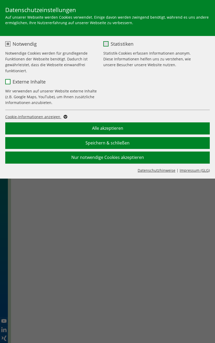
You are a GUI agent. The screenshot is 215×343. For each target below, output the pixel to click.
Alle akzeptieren (107, 128)
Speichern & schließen (107, 143)
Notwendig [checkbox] (25, 44)
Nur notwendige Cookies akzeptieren (107, 157)
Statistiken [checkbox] (122, 44)
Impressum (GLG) (195, 170)
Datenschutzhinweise (156, 170)
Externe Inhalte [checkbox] (29, 82)
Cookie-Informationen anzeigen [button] (33, 116)
